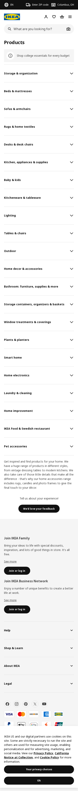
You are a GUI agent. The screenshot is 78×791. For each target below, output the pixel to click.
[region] (39, 757)
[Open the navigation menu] (70, 17)
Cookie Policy (49, 757)
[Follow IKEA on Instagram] (16, 704)
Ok (39, 780)
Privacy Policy (43, 753)
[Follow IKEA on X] (35, 704)
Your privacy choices (39, 769)
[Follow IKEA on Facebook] (7, 704)
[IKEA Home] (12, 17)
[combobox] (34, 29)
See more (10, 561)
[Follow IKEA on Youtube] (44, 704)
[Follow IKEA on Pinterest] (25, 704)
